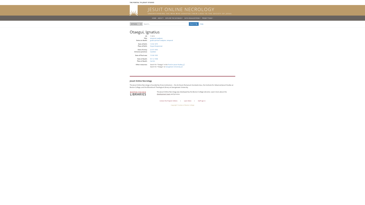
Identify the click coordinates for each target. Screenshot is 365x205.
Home (154, 18)
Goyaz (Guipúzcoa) (156, 46)
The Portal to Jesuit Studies (142, 2)
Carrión (152, 61)
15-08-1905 (154, 55)
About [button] (160, 18)
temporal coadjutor (156, 38)
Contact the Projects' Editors (168, 101)
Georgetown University (173, 67)
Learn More (187, 101)
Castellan (153, 52)
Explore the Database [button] (173, 18)
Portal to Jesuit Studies (175, 64)
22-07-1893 (154, 50)
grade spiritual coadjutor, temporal (161, 40)
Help (201, 24)
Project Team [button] (207, 18)
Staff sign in (202, 101)
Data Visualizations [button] (192, 18)
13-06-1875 (154, 44)
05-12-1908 (154, 59)
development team (163, 94)
